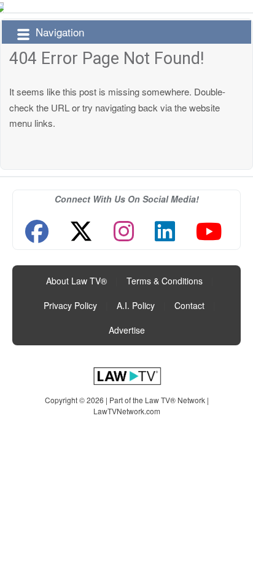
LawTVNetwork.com (126, 411)
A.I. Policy (136, 305)
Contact (189, 305)
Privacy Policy (70, 305)
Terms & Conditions (164, 281)
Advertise (127, 330)
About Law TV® (76, 281)
